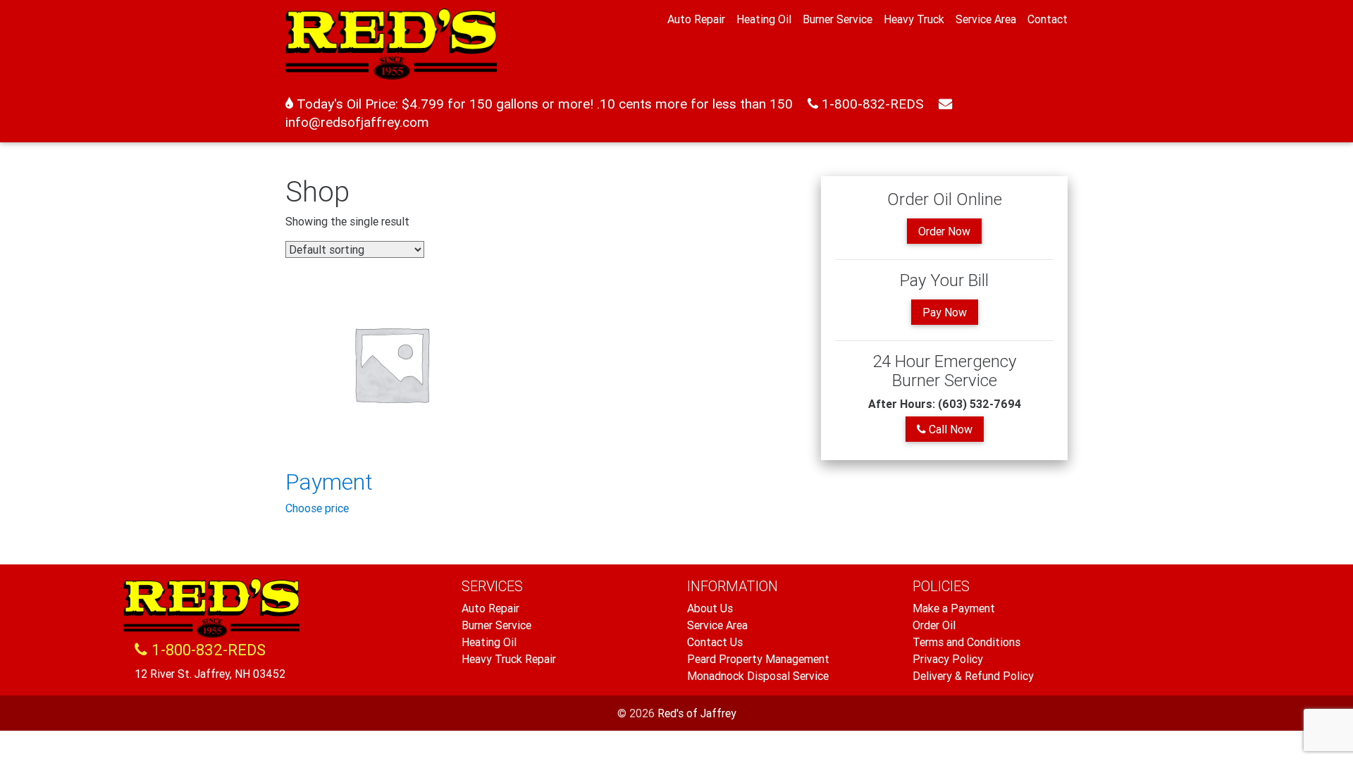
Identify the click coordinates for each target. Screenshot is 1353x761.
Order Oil (934, 625)
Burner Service (837, 19)
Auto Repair (696, 19)
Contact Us (715, 642)
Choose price (317, 508)
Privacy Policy (948, 659)
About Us (710, 608)
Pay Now (944, 312)
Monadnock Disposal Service (758, 676)
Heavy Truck (914, 19)
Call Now (949, 429)
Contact (1047, 19)
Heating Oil (763, 19)
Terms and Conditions (966, 642)
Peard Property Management (758, 659)
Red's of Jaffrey (696, 713)
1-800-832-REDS (871, 103)
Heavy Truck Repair (509, 659)
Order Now (944, 231)
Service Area (986, 19)
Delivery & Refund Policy (973, 676)
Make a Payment (954, 608)
